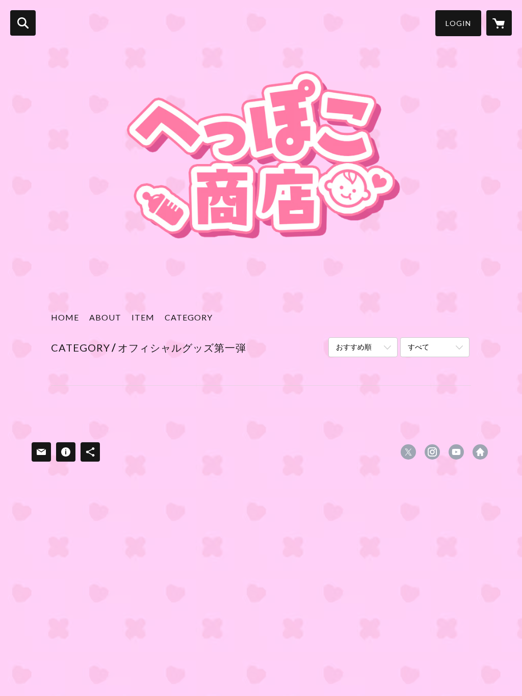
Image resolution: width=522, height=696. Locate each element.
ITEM (143, 317)
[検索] (23, 23)
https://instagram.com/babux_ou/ (432, 452)
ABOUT (105, 317)
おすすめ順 (354, 346)
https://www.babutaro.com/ (480, 452)
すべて (418, 346)
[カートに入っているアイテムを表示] (499, 23)
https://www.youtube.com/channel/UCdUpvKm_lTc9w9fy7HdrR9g (456, 452)
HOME (65, 317)
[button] (458, 23)
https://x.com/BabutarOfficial (408, 452)
